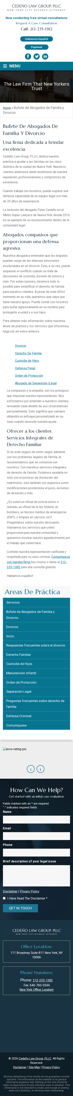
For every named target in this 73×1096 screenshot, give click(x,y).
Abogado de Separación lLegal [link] (36, 383)
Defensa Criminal (18, 716)
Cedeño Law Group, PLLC (35, 1058)
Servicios (13, 602)
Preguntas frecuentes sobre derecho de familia (35, 704)
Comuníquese (16, 725)
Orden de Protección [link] (29, 376)
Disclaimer (10, 891)
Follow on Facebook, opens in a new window (28, 56)
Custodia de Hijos (19, 664)
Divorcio (12, 627)
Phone (7, 845)
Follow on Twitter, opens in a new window (36, 56)
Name (7, 812)
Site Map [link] (34, 1067)
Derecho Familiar (18, 655)
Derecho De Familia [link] (28, 353)
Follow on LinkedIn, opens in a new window (45, 56)
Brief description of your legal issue (29, 861)
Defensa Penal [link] (25, 368)
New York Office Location (36, 990)
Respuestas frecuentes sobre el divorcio (35, 645)
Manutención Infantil (21, 673)
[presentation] (31, 769)
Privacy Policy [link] (51, 1067)
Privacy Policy (29, 891)
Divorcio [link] (20, 346)
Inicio (10, 636)
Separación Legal (18, 691)
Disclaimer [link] (19, 1067)
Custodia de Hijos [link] (27, 361)
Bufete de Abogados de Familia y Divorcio (30, 615)
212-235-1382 (41, 29)
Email (7, 828)
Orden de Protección (21, 682)
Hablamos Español (36, 38)
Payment (36, 47)
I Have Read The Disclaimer (27, 898)
